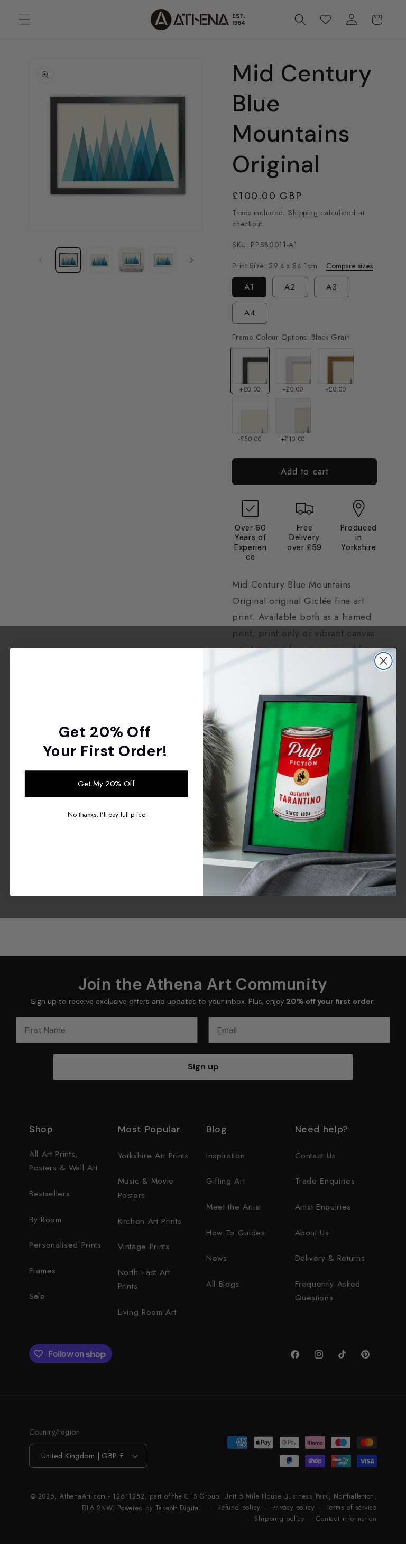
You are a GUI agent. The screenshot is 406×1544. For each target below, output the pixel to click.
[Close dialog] (383, 660)
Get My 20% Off (106, 783)
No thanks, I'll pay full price (106, 815)
